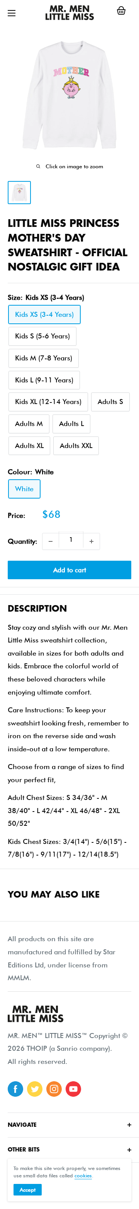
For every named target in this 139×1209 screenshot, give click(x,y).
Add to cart (69, 570)
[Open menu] (11, 13)
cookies (83, 1175)
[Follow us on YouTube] (73, 1089)
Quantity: (22, 541)
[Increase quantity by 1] (91, 541)
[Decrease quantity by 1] (50, 541)
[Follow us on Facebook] (15, 1089)
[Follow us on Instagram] (54, 1089)
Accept (28, 1190)
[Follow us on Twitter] (34, 1089)
